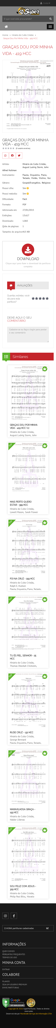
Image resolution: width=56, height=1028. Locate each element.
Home (5, 35)
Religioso (46, 182)
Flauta (25, 175)
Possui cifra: (8, 188)
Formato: (6, 204)
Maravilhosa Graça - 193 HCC (22, 811)
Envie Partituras (10, 987)
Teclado (26, 178)
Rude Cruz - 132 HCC (21, 732)
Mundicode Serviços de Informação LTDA (36, 1013)
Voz (49, 178)
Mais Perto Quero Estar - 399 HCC (21, 503)
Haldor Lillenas (17, 819)
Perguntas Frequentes (13, 954)
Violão (34, 178)
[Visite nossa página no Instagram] (5, 916)
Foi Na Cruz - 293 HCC (22, 578)
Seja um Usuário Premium (14, 984)
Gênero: (6, 182)
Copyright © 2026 (15, 1008)
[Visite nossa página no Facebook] (14, 916)
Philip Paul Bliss (17, 896)
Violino (42, 178)
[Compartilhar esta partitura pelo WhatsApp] (5, 155)
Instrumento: (8, 175)
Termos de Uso (9, 957)
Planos (6, 981)
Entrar (6, 969)
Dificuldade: (8, 199)
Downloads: (7, 220)
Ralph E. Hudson (18, 585)
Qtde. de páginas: (10, 226)
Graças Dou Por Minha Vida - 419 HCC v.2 (23, 426)
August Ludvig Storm (33, 167)
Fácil (25, 199)
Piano (44, 175)
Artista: (5, 164)
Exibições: (7, 215)
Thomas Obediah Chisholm (23, 665)
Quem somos (8, 951)
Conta (45, 3)
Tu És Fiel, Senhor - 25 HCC (23, 657)
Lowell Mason (16, 512)
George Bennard (18, 739)
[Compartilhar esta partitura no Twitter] (19, 155)
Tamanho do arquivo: (12, 231)
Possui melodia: (9, 193)
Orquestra (35, 175)
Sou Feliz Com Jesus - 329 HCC (23, 888)
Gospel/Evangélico (31, 182)
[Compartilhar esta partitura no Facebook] (12, 155)
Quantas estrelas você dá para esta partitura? (18, 298)
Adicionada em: (9, 210)
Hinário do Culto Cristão (23, 35)
